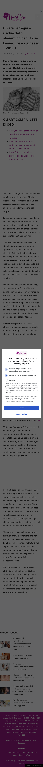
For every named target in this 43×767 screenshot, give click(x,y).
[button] (21, 380)
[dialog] (21, 383)
